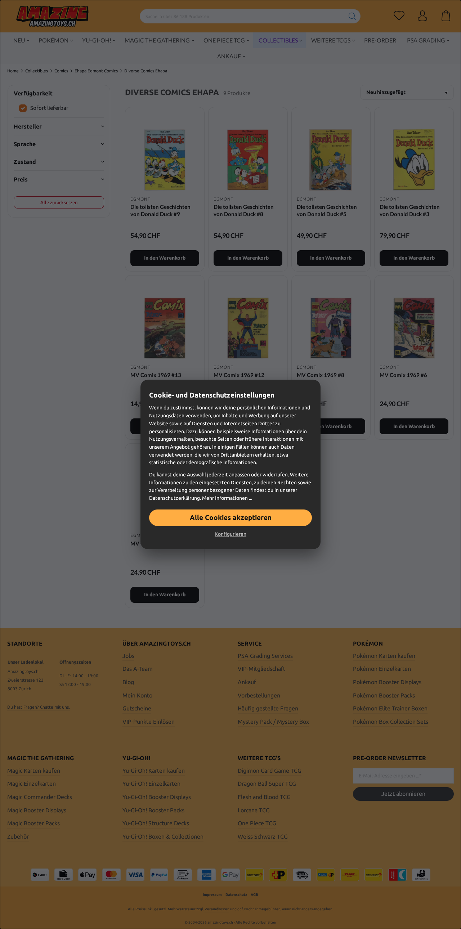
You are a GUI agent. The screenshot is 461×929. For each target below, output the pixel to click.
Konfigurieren (230, 534)
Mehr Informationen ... (227, 498)
